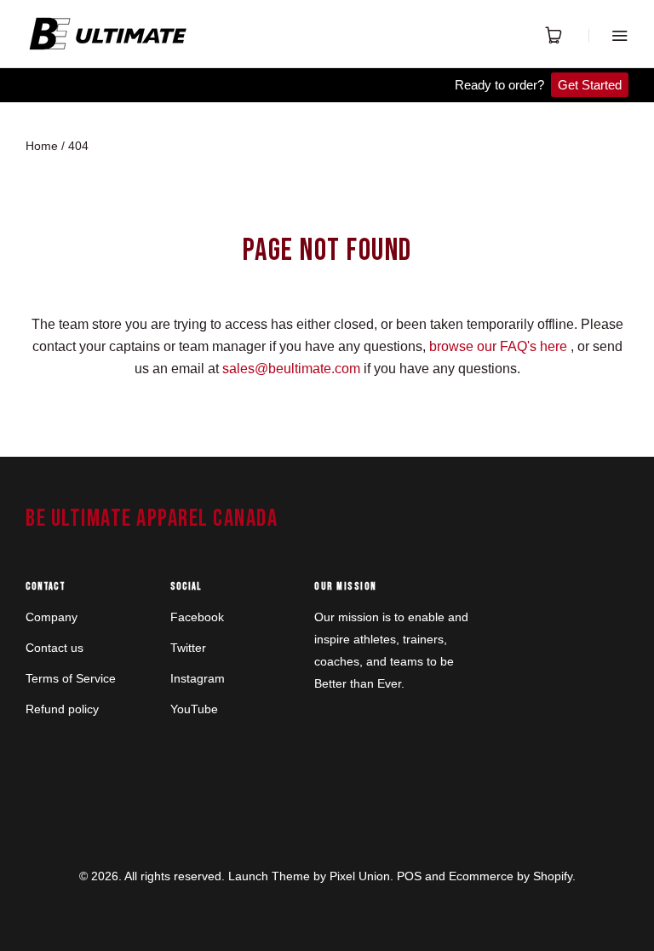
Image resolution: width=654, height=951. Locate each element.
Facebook (197, 617)
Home (42, 146)
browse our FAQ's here (498, 346)
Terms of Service (71, 678)
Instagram (197, 678)
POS (409, 876)
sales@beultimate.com (291, 368)
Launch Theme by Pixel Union (309, 876)
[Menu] (608, 35)
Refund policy (62, 709)
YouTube (194, 709)
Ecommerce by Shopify (510, 876)
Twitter (188, 647)
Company (51, 617)
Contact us (54, 647)
